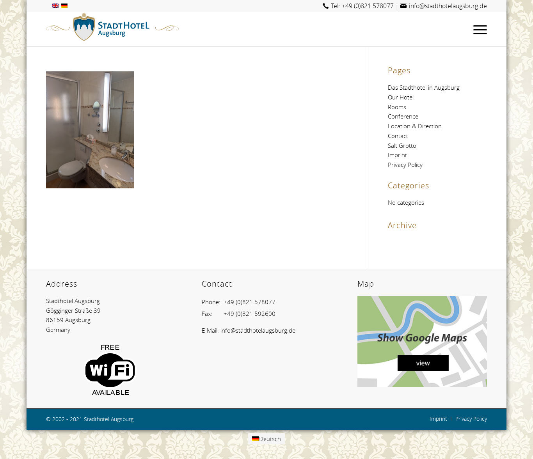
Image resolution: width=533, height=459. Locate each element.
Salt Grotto (402, 145)
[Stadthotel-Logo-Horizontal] (112, 29)
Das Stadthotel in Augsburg (424, 87)
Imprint (397, 155)
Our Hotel (401, 97)
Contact (398, 136)
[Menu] (477, 29)
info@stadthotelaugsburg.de (448, 6)
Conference (403, 116)
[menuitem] (477, 29)
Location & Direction (415, 126)
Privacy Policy (405, 164)
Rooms (397, 107)
